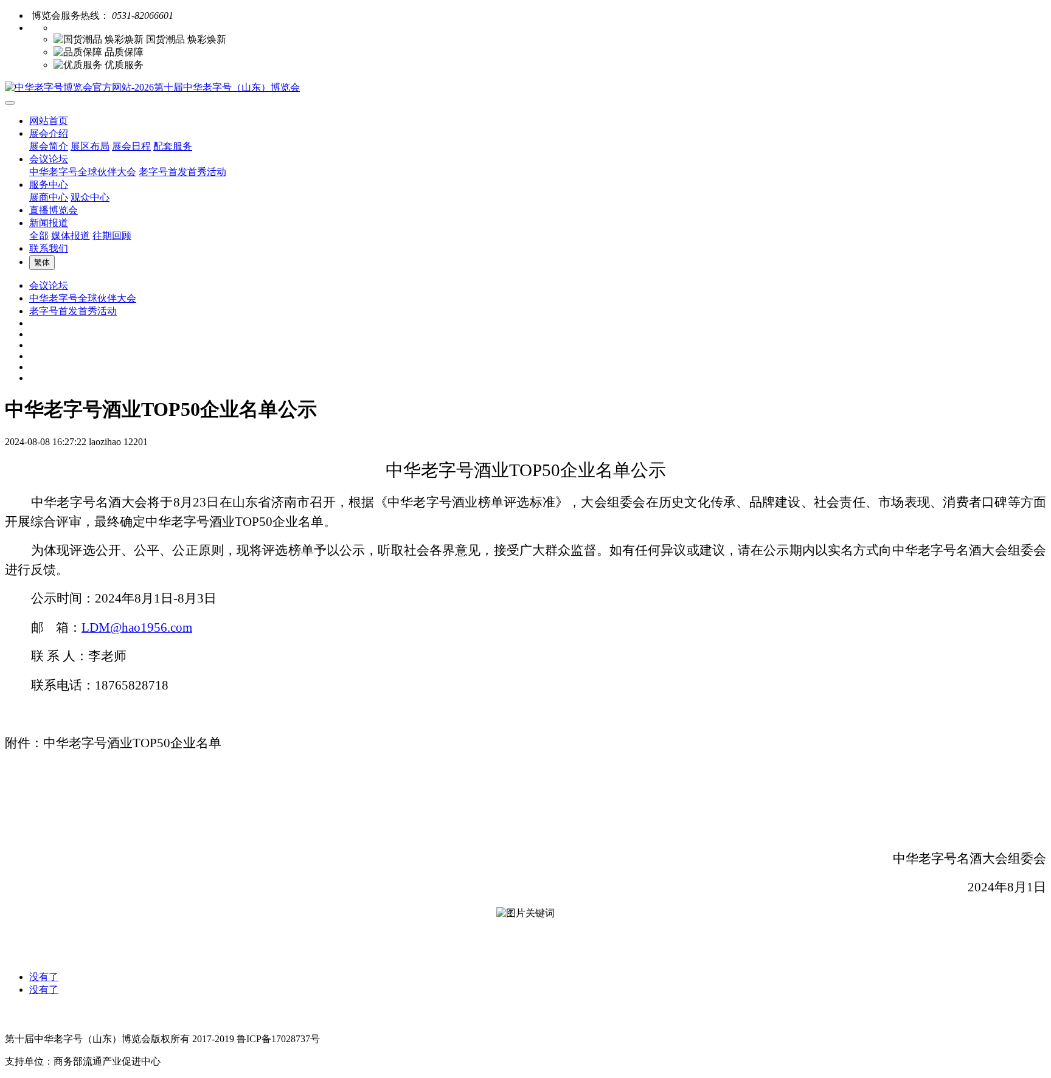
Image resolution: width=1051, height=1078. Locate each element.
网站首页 (48, 121)
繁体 (42, 262)
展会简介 (48, 146)
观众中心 (90, 197)
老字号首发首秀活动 (182, 172)
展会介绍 (48, 133)
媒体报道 (70, 235)
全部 (39, 235)
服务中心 (48, 184)
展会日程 (131, 146)
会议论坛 (48, 159)
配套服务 (172, 146)
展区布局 (90, 146)
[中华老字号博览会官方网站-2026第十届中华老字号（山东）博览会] (525, 87)
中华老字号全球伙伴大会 (82, 172)
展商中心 (48, 197)
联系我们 (48, 248)
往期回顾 (111, 235)
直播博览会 (53, 210)
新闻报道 (48, 223)
